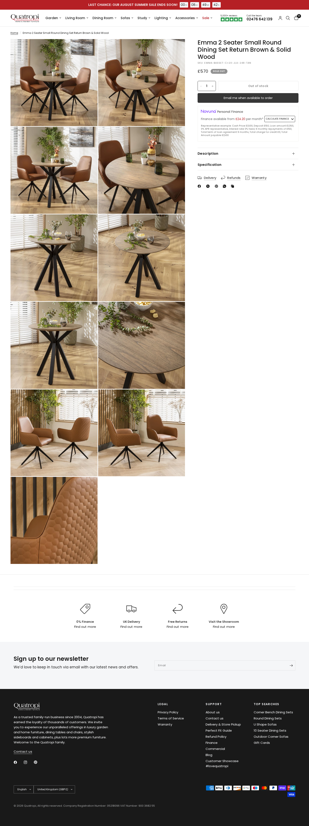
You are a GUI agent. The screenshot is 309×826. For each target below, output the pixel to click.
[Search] (288, 18)
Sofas (125, 18)
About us (213, 712)
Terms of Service (171, 718)
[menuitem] (53, 18)
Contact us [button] (23, 751)
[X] (208, 186)
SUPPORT (214, 704)
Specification (209, 164)
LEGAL (163, 704)
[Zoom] (89, 48)
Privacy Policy (168, 712)
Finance (212, 742)
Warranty (165, 724)
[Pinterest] (217, 186)
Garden (51, 18)
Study (142, 18)
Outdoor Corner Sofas (271, 736)
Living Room (75, 18)
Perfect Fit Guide (219, 730)
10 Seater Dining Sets (270, 730)
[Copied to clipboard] (233, 186)
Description (208, 153)
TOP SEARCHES (266, 704)
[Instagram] (28, 762)
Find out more (85, 626)
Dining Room (102, 18)
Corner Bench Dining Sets (273, 712)
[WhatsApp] (225, 186)
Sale (205, 18)
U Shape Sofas (265, 724)
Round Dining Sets (268, 718)
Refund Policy (216, 736)
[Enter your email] (291, 665)
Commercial (215, 749)
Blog (209, 755)
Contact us (214, 718)
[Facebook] (200, 186)
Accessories (185, 18)
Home (14, 33)
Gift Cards (262, 742)
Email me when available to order (248, 98)
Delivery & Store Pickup (223, 724)
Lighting (161, 18)
